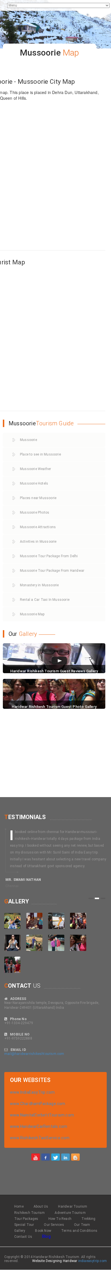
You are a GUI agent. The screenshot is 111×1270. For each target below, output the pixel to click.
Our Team (82, 1225)
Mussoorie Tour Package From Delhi (49, 556)
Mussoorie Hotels (34, 483)
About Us (41, 1206)
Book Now (43, 1231)
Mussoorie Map (32, 614)
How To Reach (59, 1219)
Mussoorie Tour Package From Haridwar (52, 571)
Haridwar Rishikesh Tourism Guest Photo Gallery (54, 707)
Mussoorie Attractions (38, 527)
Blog (46, 1236)
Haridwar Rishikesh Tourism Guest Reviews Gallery (54, 671)
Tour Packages (26, 1219)
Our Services (54, 1225)
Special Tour (24, 1225)
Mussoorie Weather (35, 469)
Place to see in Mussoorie (40, 454)
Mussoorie (28, 440)
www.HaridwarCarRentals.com (38, 1126)
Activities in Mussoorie (38, 542)
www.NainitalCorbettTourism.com (42, 1115)
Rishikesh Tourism (29, 1213)
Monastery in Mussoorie (39, 585)
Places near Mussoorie (38, 498)
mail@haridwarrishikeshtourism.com (34, 1054)
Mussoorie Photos (34, 512)
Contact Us (23, 1237)
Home (19, 1206)
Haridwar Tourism (72, 1206)
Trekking (88, 1219)
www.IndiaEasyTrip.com (32, 1092)
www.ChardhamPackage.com (37, 1103)
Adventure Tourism (70, 1213)
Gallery (19, 1231)
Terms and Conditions (79, 1231)
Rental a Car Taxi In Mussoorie (44, 600)
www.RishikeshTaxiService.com (40, 1138)
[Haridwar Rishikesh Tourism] (35, 1157)
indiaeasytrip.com (92, 1261)
